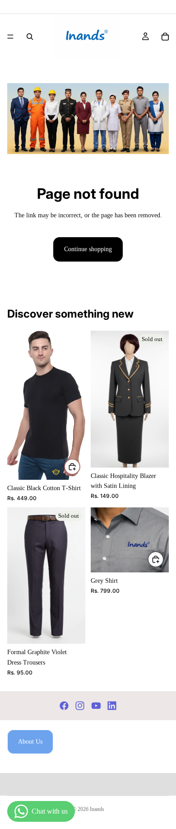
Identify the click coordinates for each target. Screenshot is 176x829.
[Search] (30, 37)
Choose (79, 466)
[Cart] (165, 37)
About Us (30, 741)
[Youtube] (96, 705)
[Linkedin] (112, 705)
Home (14, 70)
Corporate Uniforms (133, 70)
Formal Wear (84, 70)
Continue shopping (88, 249)
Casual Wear (44, 70)
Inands (97, 809)
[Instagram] (79, 705)
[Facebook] (64, 705)
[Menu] (10, 36)
